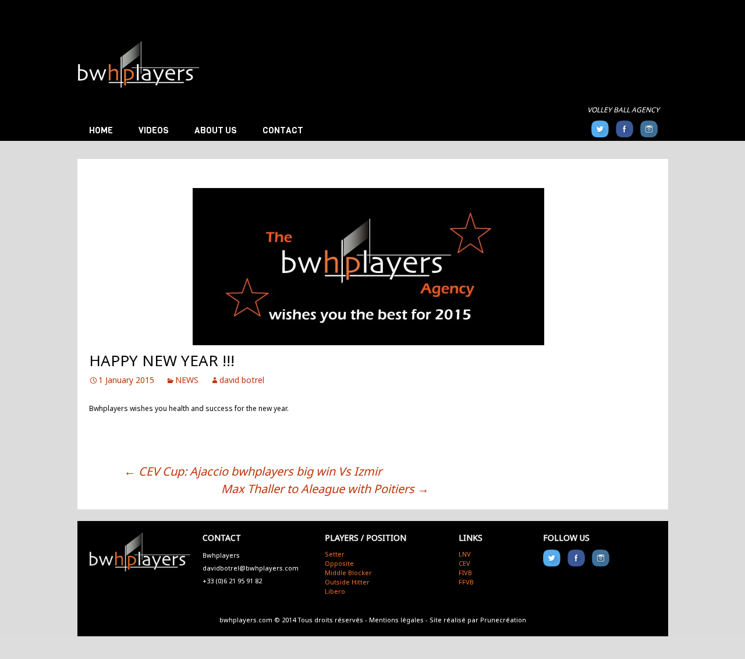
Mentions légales (396, 619)
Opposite (339, 563)
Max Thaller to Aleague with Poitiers (325, 489)
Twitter (600, 129)
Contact (282, 130)
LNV (465, 554)
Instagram (649, 129)
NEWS (186, 379)
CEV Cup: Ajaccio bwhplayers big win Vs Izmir (253, 471)
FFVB (466, 581)
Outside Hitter (347, 581)
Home (101, 130)
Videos (154, 130)
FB (624, 129)
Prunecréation (503, 619)
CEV (464, 563)
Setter (335, 554)
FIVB (465, 572)
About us (215, 130)
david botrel (241, 379)
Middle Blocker (348, 572)
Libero (335, 591)
